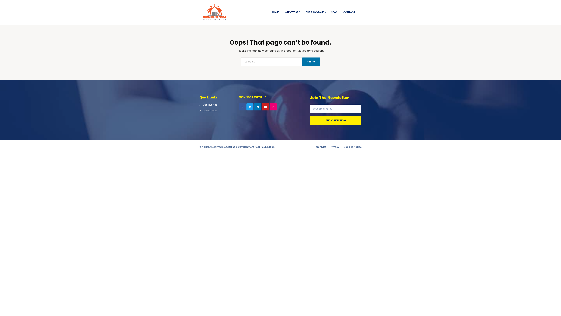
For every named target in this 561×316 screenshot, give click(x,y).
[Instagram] (273, 106)
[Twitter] (249, 106)
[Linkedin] (257, 106)
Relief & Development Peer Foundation (251, 147)
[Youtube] (265, 106)
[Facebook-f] (242, 106)
